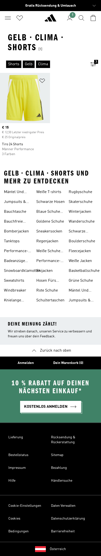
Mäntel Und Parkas (14, 192)
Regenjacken (47, 241)
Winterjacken (80, 212)
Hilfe (11, 480)
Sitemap (57, 455)
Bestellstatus (18, 455)
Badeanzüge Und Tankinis (15, 261)
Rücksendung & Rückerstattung (63, 440)
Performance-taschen (16, 251)
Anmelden (26, 363)
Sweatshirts (14, 281)
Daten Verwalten (63, 505)
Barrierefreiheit (63, 531)
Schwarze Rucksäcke (78, 231)
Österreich (58, 549)
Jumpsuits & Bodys (15, 202)
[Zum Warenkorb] (93, 18)
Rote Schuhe (47, 291)
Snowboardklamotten (22, 271)
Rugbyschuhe (80, 192)
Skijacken (44, 271)
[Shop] (50, 20)
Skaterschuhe (80, 202)
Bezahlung (59, 468)
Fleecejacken (80, 251)
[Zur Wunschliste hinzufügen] (42, 81)
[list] (42, 64)
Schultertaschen (50, 300)
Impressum (17, 468)
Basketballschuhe (84, 271)
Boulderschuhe (82, 241)
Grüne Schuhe (81, 281)
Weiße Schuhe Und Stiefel (48, 251)
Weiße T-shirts (48, 192)
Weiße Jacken (80, 261)
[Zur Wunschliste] (19, 18)
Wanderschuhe (82, 222)
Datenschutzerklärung (68, 518)
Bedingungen (18, 531)
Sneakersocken (49, 231)
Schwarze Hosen (50, 202)
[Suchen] (81, 18)
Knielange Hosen (12, 300)
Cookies (14, 518)
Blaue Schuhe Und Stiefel (48, 212)
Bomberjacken (16, 231)
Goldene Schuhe (50, 222)
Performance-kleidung (48, 261)
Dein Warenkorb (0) (68, 363)
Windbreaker (15, 291)
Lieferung (15, 437)
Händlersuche (61, 480)
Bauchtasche (15, 212)
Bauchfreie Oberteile (13, 222)
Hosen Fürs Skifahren (46, 281)
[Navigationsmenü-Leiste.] (8, 18)
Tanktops (12, 241)
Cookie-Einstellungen (24, 505)
